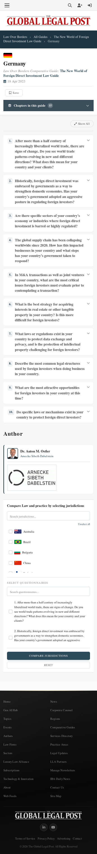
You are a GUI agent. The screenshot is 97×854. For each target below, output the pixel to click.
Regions (55, 719)
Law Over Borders (15, 37)
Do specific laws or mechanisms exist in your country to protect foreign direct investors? (46, 414)
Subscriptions (11, 770)
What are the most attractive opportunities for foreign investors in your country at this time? (44, 392)
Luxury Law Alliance (16, 762)
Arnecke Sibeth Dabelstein (36, 456)
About (7, 787)
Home (7, 701)
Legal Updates (59, 753)
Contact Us (57, 787)
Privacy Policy (46, 838)
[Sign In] (89, 5)
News (53, 701)
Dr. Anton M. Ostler (35, 451)
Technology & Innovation (18, 779)
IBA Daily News (60, 779)
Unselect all (84, 524)
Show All (84, 124)
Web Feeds (9, 796)
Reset (48, 665)
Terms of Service (25, 838)
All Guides (40, 37)
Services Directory (61, 736)
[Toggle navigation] (7, 5)
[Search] (69, 5)
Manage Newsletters (62, 770)
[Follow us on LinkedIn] (44, 827)
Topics (7, 719)
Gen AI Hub (10, 710)
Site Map (55, 796)
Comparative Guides (62, 727)
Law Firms (9, 744)
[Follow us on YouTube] (53, 827)
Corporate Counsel (61, 710)
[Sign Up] (79, 5)
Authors (8, 736)
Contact (77, 838)
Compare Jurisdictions (48, 655)
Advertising (63, 838)
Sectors (7, 753)
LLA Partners (58, 762)
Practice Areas (59, 744)
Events (7, 727)
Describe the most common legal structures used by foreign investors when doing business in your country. (47, 368)
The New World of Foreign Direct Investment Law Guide (45, 73)
